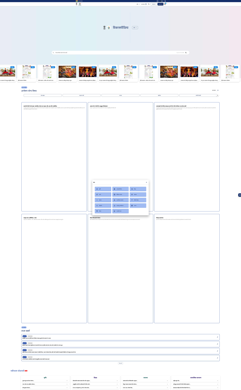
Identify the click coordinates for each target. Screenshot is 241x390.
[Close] (146, 182)
